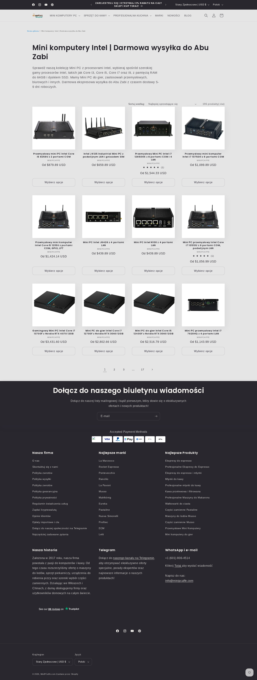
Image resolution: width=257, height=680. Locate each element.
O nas (36, 460)
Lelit (101, 534)
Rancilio (103, 479)
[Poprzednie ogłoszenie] (91, 4)
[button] (65, 15)
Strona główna (33, 31)
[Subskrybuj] (156, 416)
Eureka (103, 503)
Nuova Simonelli (108, 516)
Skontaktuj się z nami (45, 466)
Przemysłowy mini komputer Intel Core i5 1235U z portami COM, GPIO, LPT (53, 245)
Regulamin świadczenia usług (50, 503)
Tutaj (178, 565)
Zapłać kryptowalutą (44, 509)
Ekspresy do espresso (178, 460)
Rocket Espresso (109, 466)
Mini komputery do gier (179, 534)
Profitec (103, 522)
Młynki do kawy (174, 479)
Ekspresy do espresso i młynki (183, 472)
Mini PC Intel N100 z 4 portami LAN (153, 244)
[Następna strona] (152, 369)
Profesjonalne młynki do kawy (183, 485)
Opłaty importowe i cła (45, 522)
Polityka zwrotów (42, 472)
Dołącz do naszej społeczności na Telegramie (59, 528)
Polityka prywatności (44, 497)
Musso (103, 491)
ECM (102, 528)
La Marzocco (106, 460)
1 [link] (105, 369)
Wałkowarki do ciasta (177, 503)
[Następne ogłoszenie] (166, 4)
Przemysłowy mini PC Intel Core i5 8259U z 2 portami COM (53, 155)
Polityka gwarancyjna (45, 491)
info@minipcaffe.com (179, 580)
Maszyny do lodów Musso (180, 516)
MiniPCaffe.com (48, 674)
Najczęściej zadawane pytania (50, 534)
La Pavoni (105, 485)
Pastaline (104, 509)
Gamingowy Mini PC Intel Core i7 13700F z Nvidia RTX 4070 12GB (53, 332)
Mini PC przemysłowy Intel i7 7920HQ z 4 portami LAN (203, 332)
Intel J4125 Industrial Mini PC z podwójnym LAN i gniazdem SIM (103, 155)
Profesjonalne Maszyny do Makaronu (187, 497)
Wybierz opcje (54, 182)
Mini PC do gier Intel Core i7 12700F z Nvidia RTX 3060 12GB (103, 332)
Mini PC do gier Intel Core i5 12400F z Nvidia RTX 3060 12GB (153, 332)
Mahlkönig (105, 497)
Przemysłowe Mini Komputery (183, 528)
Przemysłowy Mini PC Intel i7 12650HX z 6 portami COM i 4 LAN (153, 156)
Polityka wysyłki (41, 479)
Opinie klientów (41, 516)
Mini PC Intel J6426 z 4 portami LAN (103, 244)
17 (142, 369)
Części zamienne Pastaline (181, 509)
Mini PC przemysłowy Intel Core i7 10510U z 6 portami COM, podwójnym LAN (203, 245)
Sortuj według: (136, 104)
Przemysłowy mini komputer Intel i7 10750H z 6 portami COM (203, 155)
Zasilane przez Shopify (67, 674)
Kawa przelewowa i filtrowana (183, 491)
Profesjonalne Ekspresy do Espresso (187, 466)
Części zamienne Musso (179, 522)
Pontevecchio (107, 472)
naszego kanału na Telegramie (133, 558)
